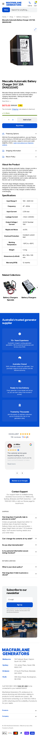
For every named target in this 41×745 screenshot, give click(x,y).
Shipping (15, 107)
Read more (12, 462)
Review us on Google (20, 478)
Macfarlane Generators (13, 723)
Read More (5, 99)
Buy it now (19, 123)
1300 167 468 (22, 684)
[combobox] (23, 9)
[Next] (22, 471)
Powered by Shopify (7, 726)
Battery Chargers (23, 17)
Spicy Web (29, 723)
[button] (3, 3)
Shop (11, 17)
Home (4, 17)
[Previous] (17, 471)
